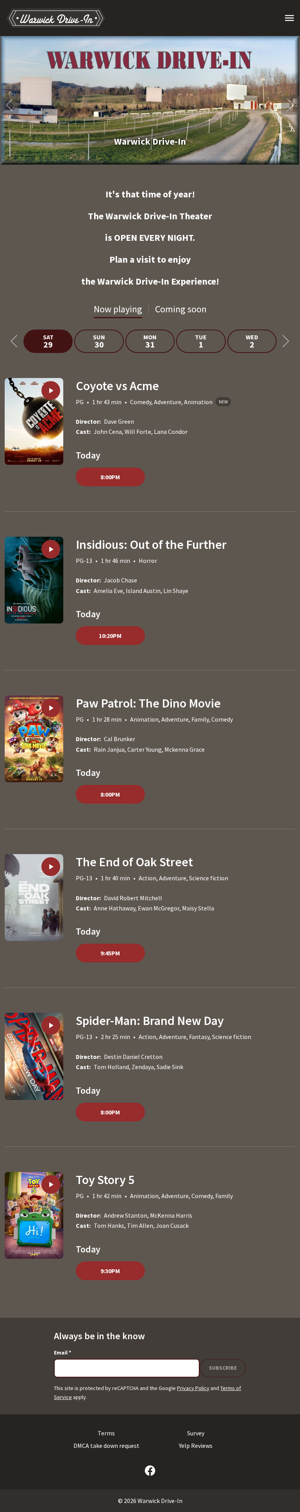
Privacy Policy (193, 1388)
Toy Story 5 (105, 1180)
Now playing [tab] (118, 309)
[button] (150, 100)
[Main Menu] (289, 18)
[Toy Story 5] (34, 1215)
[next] (290, 105)
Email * (62, 1352)
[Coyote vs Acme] (34, 421)
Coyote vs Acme (117, 386)
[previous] (9, 105)
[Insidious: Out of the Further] (34, 580)
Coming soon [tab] (181, 309)
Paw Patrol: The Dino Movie (148, 703)
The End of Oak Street (134, 862)
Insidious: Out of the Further (151, 544)
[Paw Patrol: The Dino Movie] (34, 738)
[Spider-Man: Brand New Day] (34, 1056)
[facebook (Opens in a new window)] (150, 1470)
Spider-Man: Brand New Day (150, 1020)
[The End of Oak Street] (34, 897)
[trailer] (50, 390)
